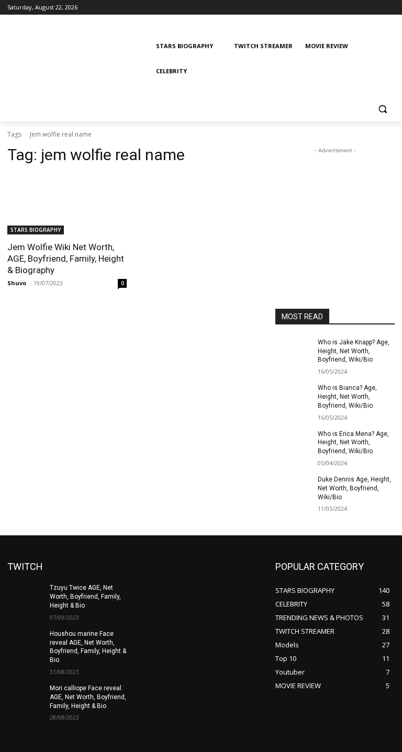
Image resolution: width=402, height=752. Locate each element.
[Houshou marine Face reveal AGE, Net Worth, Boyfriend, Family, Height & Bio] (25, 642)
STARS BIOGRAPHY (35, 229)
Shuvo (16, 283)
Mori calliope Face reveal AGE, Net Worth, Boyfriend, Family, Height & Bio (88, 697)
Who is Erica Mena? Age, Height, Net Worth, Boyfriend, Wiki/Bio (353, 442)
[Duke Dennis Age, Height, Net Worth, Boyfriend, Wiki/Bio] (293, 487)
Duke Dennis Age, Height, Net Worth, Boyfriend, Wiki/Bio (354, 488)
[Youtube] (389, 8)
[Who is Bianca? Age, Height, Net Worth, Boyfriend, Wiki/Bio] (293, 396)
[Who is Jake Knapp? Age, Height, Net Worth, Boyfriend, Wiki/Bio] (293, 350)
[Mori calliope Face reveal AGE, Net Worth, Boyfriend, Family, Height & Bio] (25, 696)
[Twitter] (360, 8)
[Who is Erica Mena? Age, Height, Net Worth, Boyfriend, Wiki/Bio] (293, 442)
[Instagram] (345, 8)
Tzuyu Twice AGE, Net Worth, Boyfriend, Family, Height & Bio (85, 596)
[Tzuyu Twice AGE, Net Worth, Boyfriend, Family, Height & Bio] (25, 596)
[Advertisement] (335, 208)
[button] (382, 109)
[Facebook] (331, 8)
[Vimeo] (374, 8)
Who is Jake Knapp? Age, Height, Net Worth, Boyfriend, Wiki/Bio (353, 351)
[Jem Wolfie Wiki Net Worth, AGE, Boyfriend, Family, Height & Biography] (67, 204)
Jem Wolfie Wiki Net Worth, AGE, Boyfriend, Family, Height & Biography (65, 258)
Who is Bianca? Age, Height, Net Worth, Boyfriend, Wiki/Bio (347, 396)
